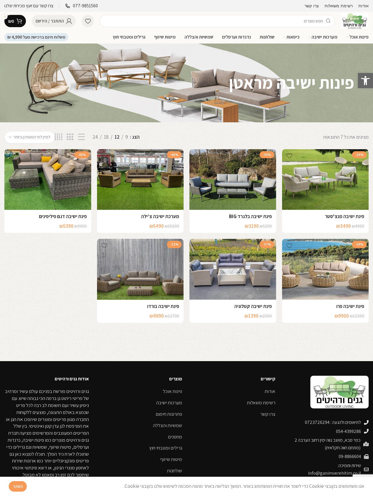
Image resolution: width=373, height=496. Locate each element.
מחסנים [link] (175, 437)
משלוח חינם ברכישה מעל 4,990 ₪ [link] (36, 37)
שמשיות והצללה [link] (167, 425)
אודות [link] (270, 391)
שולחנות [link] (174, 470)
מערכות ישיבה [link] (169, 402)
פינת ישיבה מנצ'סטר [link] (344, 216)
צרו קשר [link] (267, 414)
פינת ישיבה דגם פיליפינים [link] (63, 216)
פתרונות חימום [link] (169, 414)
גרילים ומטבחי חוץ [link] (165, 448)
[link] (365, 80)
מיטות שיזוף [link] (171, 459)
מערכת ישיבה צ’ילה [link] (160, 216)
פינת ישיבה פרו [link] (350, 306)
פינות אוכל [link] (172, 391)
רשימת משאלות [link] (261, 402)
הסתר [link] (18, 486)
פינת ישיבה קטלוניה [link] (253, 306)
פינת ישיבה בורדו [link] (163, 306)
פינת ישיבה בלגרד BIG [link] (250, 216)
